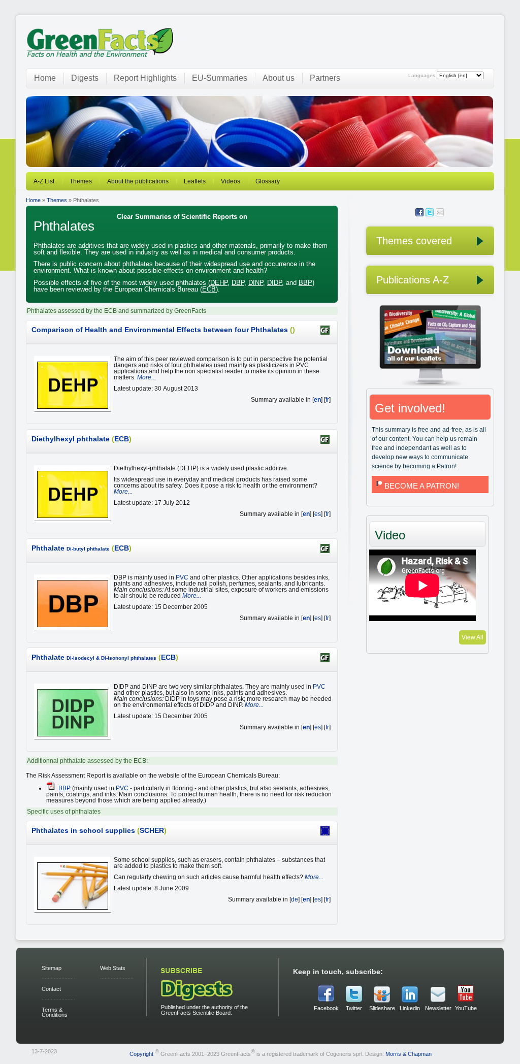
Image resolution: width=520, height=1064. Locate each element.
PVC (182, 577)
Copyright (141, 1054)
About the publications (138, 181)
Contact (51, 989)
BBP (305, 282)
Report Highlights (145, 78)
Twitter (354, 1008)
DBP (238, 282)
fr (327, 399)
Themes (81, 181)
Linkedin (410, 1008)
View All (472, 637)
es (317, 514)
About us (279, 78)
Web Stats (112, 968)
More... (146, 377)
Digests (85, 78)
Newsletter (437, 1008)
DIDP (274, 282)
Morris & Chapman (408, 1054)
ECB (209, 289)
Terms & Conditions (55, 1012)
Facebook (326, 1008)
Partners (325, 78)
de (294, 899)
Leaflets (195, 181)
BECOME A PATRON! (421, 485)
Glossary (267, 181)
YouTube (466, 1008)
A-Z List (44, 181)
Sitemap (51, 968)
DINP (255, 282)
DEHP (219, 282)
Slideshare (382, 1008)
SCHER (152, 830)
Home (45, 78)
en (317, 399)
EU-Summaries (219, 78)
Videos (230, 181)
